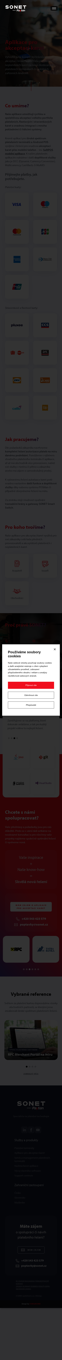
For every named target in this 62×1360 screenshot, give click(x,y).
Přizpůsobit (31, 705)
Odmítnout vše (31, 695)
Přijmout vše (31, 685)
